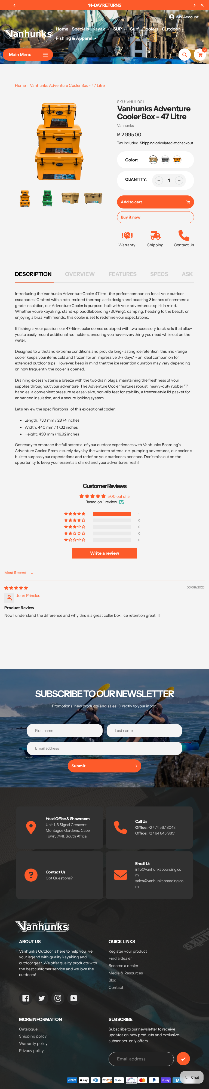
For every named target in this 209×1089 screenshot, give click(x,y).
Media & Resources (126, 973)
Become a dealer (123, 965)
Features (123, 274)
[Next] (194, 5)
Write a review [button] (104, 553)
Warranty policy (33, 1043)
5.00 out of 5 (118, 496)
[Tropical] (177, 159)
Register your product (128, 951)
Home (20, 85)
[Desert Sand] (153, 159)
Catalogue (28, 1029)
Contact (116, 987)
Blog (112, 980)
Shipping (147, 143)
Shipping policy (33, 1036)
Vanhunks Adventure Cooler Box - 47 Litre (67, 85)
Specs (159, 274)
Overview (80, 274)
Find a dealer (120, 958)
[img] (16, 587)
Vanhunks (125, 125)
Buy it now (130, 217)
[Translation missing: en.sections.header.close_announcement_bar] (202, 5)
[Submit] (183, 1058)
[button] (75, 514)
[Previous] (14, 5)
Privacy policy (31, 1050)
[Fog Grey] (165, 159)
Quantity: (136, 179)
